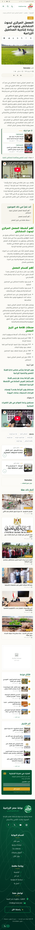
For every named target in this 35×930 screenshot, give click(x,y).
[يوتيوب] (7, 1)
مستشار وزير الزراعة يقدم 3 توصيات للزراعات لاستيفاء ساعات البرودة (19, 391)
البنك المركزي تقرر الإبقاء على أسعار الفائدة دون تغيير (18, 536)
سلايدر (26, 13)
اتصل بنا (16, 883)
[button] (4, 926)
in (17, 38)
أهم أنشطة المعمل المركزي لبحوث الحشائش (20, 211)
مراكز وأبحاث (30, 437)
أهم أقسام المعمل (24, 216)
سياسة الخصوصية (17, 879)
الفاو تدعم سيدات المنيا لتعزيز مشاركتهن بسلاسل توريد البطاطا (17, 561)
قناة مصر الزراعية (13, 434)
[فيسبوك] (2, 1)
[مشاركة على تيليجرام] (9, 38)
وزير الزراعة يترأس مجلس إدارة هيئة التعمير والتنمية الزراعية (19, 371)
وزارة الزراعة (19, 441)
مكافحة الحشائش (29, 441)
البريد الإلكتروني (26, 782)
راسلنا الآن (17, 909)
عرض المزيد (17, 717)
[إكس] (5, 1)
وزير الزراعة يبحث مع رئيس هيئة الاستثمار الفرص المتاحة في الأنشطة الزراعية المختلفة (18, 381)
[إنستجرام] (9, 1)
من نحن (16, 875)
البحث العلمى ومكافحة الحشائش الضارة (15, 157)
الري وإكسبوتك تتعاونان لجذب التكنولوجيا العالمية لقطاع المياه (18, 609)
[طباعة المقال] (4, 38)
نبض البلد (16, 841)
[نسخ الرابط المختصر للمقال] (30, 38)
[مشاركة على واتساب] (13, 38)
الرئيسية (31, 13)
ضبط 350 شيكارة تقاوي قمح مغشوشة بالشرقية (18, 585)
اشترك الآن (17, 789)
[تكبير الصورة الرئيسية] (17, 52)
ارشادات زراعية (16, 845)
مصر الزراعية (9, 437)
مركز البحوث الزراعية (19, 437)
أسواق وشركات (16, 852)
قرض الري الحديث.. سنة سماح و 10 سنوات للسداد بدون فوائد (18, 634)
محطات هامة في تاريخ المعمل (20, 220)
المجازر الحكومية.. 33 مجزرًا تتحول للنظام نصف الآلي (17, 511)
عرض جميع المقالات (26, 483)
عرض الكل (16, 856)
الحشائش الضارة (23, 434)
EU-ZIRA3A (17, 848)
